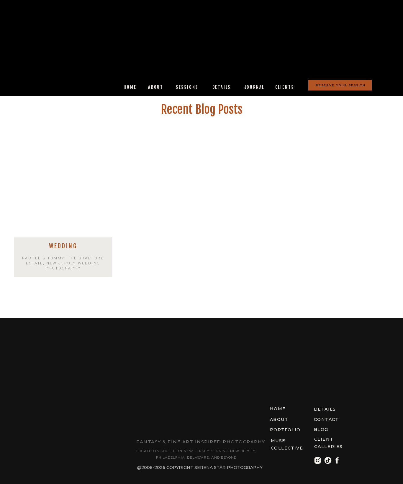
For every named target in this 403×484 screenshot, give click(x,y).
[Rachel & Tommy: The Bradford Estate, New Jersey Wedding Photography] (63, 185)
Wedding (63, 246)
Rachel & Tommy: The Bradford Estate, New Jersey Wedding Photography (63, 263)
